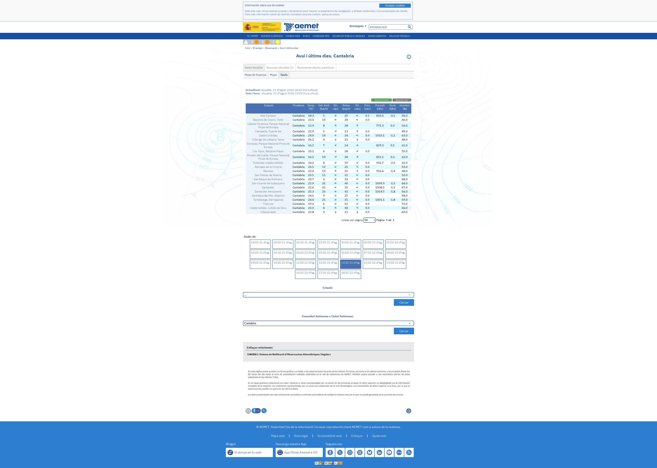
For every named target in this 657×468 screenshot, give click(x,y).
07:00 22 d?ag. (373, 252)
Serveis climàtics (272, 36)
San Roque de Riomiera (268, 179)
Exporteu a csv (402, 100)
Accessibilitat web (329, 436)
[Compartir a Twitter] (264, 410)
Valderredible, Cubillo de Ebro (268, 208)
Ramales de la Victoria (268, 167)
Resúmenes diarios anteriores (315, 67)
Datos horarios (254, 67)
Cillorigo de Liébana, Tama (268, 139)
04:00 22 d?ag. (305, 252)
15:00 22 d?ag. (396, 262)
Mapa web (278, 436)
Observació (271, 48)
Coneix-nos (293, 36)
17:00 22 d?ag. (328, 272)
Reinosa (268, 171)
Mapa (273, 74)
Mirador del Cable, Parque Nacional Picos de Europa (268, 156)
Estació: (328, 287)
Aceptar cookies (395, 5)
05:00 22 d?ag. (328, 252)
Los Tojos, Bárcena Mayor (268, 151)
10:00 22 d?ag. (283, 262)
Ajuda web (379, 436)
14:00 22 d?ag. (373, 262)
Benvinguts (357, 26)
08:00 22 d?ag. (396, 252)
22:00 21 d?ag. (328, 242)
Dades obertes (377, 36)
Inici (247, 48)
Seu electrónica (399, 36)
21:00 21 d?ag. (305, 242)
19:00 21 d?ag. (260, 242)
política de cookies (330, 14)
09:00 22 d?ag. (260, 262)
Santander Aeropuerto (268, 191)
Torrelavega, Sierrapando (268, 199)
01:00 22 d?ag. (396, 242)
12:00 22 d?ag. (328, 262)
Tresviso (268, 203)
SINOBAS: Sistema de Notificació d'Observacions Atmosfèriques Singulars (289, 354)
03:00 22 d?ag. (283, 252)
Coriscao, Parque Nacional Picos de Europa (268, 145)
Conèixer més (321, 36)
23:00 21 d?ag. (350, 242)
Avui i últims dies (289, 48)
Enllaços (357, 436)
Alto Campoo (268, 115)
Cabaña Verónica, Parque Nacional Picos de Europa (268, 125)
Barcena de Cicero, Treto (268, 119)
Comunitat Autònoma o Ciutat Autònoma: (327, 316)
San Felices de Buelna (268, 175)
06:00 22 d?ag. (350, 252)
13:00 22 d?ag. (350, 262)
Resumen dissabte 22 (280, 67)
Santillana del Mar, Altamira (268, 195)
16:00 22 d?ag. (305, 272)
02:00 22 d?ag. (260, 252)
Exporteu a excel (381, 100)
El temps (252, 36)
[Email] (248, 412)
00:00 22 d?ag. (373, 242)
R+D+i (306, 36)
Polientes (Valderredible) (268, 162)
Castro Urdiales (268, 135)
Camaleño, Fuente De (268, 131)
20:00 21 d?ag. (283, 242)
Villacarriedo (268, 212)
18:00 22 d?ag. (350, 272)
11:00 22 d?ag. (305, 262)
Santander (268, 187)
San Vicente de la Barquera (268, 183)
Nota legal (301, 436)
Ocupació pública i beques (348, 36)
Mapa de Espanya (255, 74)
